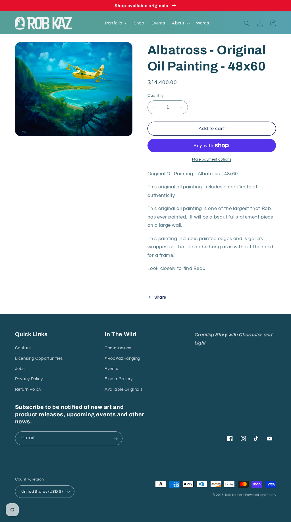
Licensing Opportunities (39, 358)
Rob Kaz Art (234, 494)
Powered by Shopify (260, 494)
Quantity (155, 95)
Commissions (118, 348)
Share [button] (160, 297)
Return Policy (28, 389)
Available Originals (124, 389)
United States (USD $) (42, 492)
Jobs (20, 369)
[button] (116, 23)
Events (111, 369)
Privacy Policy (29, 379)
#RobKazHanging (122, 358)
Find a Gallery (119, 379)
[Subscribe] (115, 438)
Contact (23, 348)
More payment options (211, 159)
